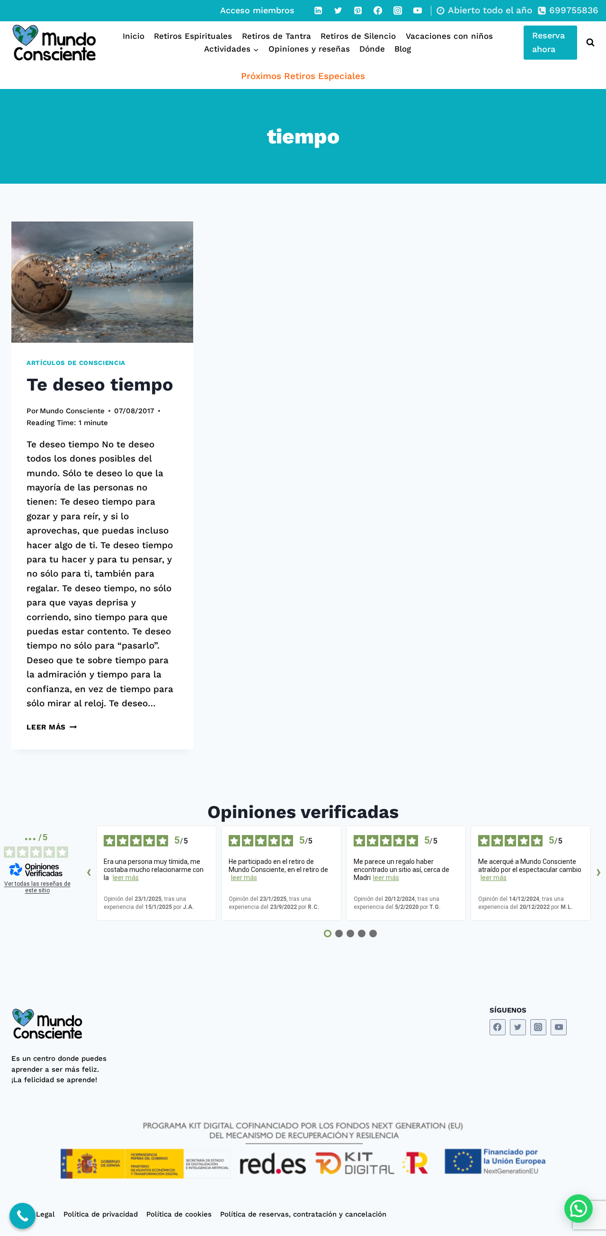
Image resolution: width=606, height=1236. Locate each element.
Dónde (372, 48)
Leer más (52, 727)
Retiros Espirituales (193, 36)
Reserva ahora (548, 42)
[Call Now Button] (22, 1216)
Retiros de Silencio (358, 36)
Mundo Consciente (72, 411)
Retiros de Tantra (276, 36)
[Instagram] (397, 10)
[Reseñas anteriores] (88, 873)
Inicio (133, 36)
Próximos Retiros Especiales (303, 76)
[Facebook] (377, 10)
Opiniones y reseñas (309, 48)
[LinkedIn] (318, 10)
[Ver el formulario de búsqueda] (588, 42)
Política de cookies (179, 1214)
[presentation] (102, 282)
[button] (578, 1208)
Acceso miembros (257, 10)
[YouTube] (417, 10)
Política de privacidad (100, 1214)
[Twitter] (338, 10)
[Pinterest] (357, 10)
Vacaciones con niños (449, 36)
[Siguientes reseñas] (598, 873)
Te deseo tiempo (100, 384)
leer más (126, 877)
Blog (402, 48)
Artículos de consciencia (76, 362)
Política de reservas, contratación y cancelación (303, 1214)
